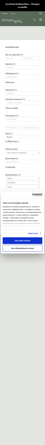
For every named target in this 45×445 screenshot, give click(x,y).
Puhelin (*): (10, 64)
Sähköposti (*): (12, 73)
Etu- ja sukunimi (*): (14, 54)
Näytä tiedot (33, 233)
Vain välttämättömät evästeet (22, 248)
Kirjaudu (13, 13)
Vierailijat (5, 13)
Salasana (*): (11, 90)
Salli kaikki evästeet (22, 241)
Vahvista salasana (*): (15, 99)
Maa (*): (9, 133)
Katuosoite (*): (12, 115)
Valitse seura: (11, 149)
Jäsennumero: (11, 158)
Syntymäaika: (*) (13, 175)
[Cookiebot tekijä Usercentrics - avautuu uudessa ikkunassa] (32, 194)
